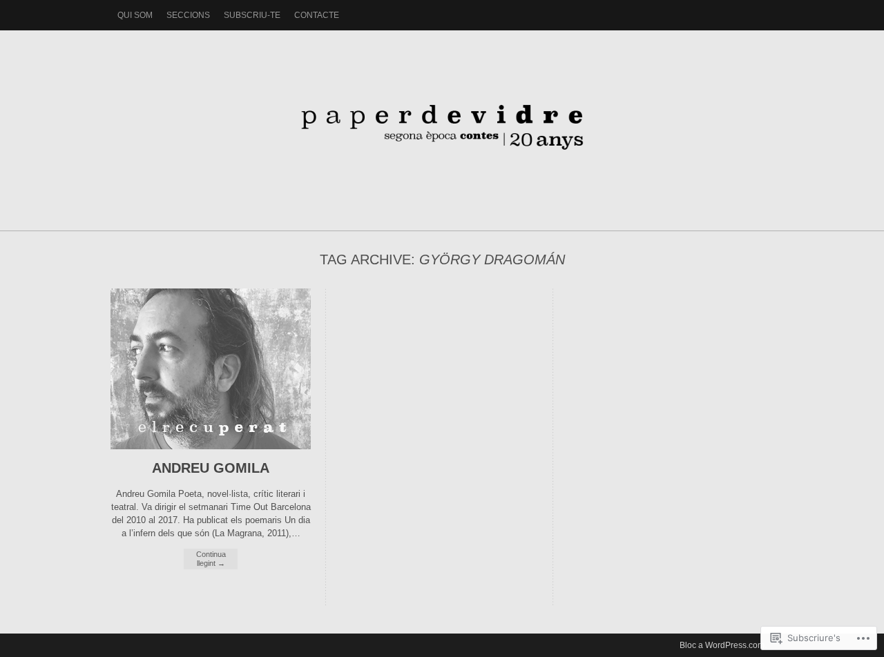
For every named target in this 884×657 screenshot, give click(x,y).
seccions (188, 15)
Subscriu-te (252, 15)
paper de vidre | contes (442, 123)
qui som (135, 15)
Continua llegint (211, 558)
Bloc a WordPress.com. (723, 645)
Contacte (316, 15)
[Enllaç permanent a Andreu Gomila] (210, 446)
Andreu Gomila (210, 467)
